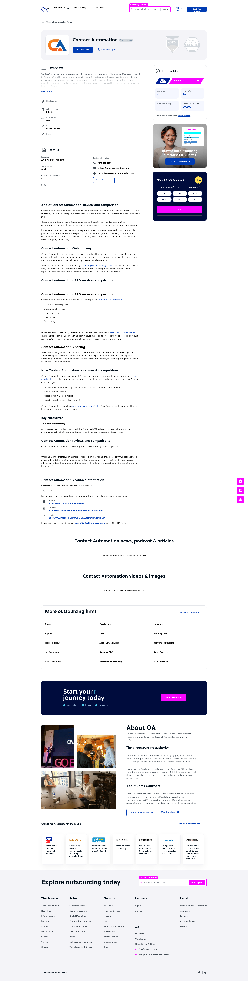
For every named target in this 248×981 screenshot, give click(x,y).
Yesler (102, 633)
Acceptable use (187, 921)
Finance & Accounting (80, 921)
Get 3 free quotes (197, 10)
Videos (44, 942)
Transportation (111, 937)
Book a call (179, 9)
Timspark (158, 624)
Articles (44, 926)
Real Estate (109, 906)
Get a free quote (83, 50)
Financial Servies (112, 911)
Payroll (72, 937)
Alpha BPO (50, 633)
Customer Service (78, 906)
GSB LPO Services (54, 662)
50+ (179, 199)
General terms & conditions (193, 906)
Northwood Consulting (110, 662)
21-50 (164, 199)
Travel (107, 947)
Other (195, 199)
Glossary (45, 947)
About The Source (50, 906)
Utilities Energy (111, 942)
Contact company (103, 180)
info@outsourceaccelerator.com (154, 954)
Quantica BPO (106, 652)
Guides (44, 937)
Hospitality (109, 916)
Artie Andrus (47, 160)
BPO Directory (48, 916)
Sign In (138, 906)
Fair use (184, 916)
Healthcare (109, 932)
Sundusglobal (160, 633)
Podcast (45, 921)
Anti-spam (185, 911)
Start (179, 209)
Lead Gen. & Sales (78, 932)
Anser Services (161, 652)
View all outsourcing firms (59, 22)
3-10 (179, 193)
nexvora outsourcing (164, 643)
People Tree (105, 624)
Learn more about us (141, 812)
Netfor (48, 624)
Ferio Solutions (52, 643)
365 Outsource (52, 652)
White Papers (47, 932)
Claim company (184, 116)
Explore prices (197, 883)
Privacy (183, 926)
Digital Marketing (77, 916)
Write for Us (140, 939)
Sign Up (138, 911)
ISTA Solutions (161, 662)
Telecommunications (114, 926)
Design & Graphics (78, 911)
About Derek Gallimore (146, 944)
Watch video (168, 812)
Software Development (80, 942)
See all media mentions (190, 824)
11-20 (195, 193)
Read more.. (47, 91)
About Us (139, 934)
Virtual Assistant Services (81, 947)
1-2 (164, 193)
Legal (106, 921)
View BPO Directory (189, 613)
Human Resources (78, 926)
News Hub (46, 911)
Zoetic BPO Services (109, 643)
